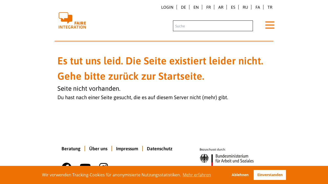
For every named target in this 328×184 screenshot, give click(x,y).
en (196, 7)
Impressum (127, 148)
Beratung (70, 148)
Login (167, 7)
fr (208, 7)
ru (245, 7)
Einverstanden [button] (270, 174)
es (233, 7)
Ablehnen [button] (240, 174)
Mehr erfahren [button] (197, 175)
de (183, 7)
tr (270, 7)
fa (257, 7)
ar (220, 7)
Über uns (98, 148)
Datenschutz (159, 148)
